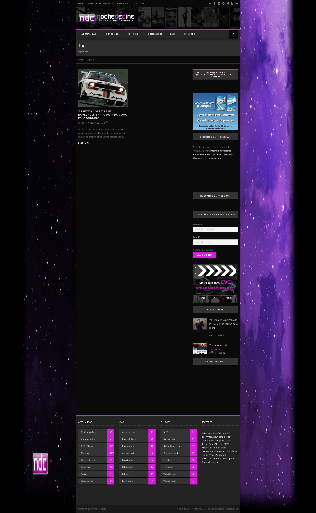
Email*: (197, 237)
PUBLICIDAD (123, 3)
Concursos (155, 34)
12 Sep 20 (220, 335)
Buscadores (127, 446)
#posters (214, 150)
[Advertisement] (199, 21)
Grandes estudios (171, 453)
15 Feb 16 (220, 352)
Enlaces (189, 34)
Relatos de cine (88, 460)
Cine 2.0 (133, 34)
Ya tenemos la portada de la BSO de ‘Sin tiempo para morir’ (223, 323)
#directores (225, 150)
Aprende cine (128, 432)
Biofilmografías (88, 432)
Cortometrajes (88, 439)
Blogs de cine (169, 439)
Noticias (85, 453)
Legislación (127, 481)
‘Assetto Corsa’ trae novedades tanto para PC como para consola (102, 114)
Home (80, 59)
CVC (172, 34)
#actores (197, 154)
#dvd (231, 154)
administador (95, 123)
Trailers (84, 474)
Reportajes (86, 467)
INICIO (81, 3)
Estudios (126, 474)
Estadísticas (127, 467)
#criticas (212, 154)
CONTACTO (138, 3)
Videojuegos (87, 481)
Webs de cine (169, 481)
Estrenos (112, 34)
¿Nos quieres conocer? (101, 3)
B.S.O (211, 332)
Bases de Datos (129, 439)
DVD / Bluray (87, 446)
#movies (216, 157)
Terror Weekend (218, 345)
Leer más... (85, 143)
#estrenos (206, 157)
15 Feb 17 (82, 123)
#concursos (223, 154)
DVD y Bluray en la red (173, 446)
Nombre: (198, 224)
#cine (205, 154)
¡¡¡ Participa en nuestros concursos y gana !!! (216, 75)
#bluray (197, 157)
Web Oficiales (169, 474)
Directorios (127, 460)
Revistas (167, 460)
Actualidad (88, 34)
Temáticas (214, 349)
